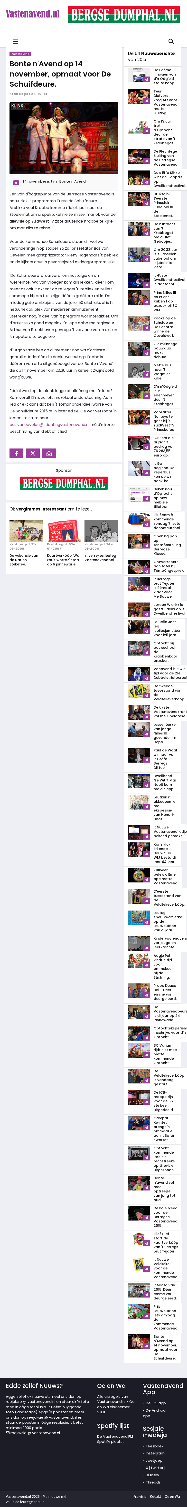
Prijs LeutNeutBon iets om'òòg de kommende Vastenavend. (166, 1317)
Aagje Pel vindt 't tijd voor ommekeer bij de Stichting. (163, 966)
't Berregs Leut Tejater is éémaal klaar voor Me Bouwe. (164, 588)
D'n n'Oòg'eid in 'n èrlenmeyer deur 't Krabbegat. (165, 395)
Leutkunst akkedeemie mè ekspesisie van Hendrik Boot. (164, 808)
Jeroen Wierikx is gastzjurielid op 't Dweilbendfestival (169, 609)
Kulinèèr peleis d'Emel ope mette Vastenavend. (166, 877)
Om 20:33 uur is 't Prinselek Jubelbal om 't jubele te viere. (165, 258)
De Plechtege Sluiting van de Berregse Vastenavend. (166, 158)
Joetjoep (154, 1460)
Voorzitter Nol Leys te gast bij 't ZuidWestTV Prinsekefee (164, 421)
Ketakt (155, 1496)
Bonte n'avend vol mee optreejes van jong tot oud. (164, 1189)
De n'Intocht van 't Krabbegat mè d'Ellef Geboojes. (164, 233)
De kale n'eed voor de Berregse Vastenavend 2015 (166, 1217)
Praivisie (139, 1496)
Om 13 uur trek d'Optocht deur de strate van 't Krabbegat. (164, 132)
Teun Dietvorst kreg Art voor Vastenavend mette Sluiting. (166, 102)
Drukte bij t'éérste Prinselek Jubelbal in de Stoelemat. (163, 205)
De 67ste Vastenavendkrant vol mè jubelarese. (170, 712)
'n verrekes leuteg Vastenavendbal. (100, 557)
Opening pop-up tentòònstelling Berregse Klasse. (167, 545)
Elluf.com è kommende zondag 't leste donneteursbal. (167, 521)
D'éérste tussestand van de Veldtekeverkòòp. (169, 898)
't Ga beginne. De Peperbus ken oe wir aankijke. (164, 472)
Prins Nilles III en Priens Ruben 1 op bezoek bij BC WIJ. (165, 301)
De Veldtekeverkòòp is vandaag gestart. (169, 1078)
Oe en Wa (172, 1496)
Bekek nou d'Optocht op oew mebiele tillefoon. (163, 498)
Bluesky (152, 1474)
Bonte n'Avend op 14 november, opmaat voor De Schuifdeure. (60, 74)
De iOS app (156, 1403)
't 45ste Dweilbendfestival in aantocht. (169, 279)
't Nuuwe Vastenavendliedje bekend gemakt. (170, 831)
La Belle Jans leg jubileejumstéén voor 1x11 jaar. (167, 628)
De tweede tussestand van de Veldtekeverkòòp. (169, 693)
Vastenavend (20, 53)
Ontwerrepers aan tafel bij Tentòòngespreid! (170, 566)
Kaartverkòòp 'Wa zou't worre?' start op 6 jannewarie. (63, 560)
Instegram (155, 1453)
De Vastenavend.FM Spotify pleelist (115, 1439)
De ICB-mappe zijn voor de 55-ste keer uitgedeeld (164, 1101)
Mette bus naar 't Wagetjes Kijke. (162, 372)
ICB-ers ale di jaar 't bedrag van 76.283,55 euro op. (164, 446)
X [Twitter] (155, 1467)
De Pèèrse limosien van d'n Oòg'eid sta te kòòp (165, 76)
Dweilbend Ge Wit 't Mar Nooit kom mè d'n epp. (165, 782)
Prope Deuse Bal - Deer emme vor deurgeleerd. (165, 992)
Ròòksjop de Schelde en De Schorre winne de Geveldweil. (165, 327)
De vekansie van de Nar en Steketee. (23, 560)
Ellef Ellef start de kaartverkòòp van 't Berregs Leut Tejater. (166, 1242)
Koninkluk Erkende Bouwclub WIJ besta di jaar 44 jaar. (165, 853)
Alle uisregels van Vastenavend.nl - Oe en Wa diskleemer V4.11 (116, 1404)
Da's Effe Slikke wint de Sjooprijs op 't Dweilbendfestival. (170, 179)
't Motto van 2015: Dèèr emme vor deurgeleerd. (165, 1292)
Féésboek (154, 1446)
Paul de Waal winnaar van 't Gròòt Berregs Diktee (165, 759)
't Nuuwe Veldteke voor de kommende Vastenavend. (166, 1268)
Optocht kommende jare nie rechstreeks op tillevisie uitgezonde (164, 1159)
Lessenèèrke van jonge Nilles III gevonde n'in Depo (165, 733)
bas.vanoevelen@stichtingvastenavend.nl (49, 424)
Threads (153, 1482)
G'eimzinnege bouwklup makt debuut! (165, 350)
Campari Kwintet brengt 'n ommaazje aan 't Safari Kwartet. (164, 1129)
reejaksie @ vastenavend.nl (34, 1432)
